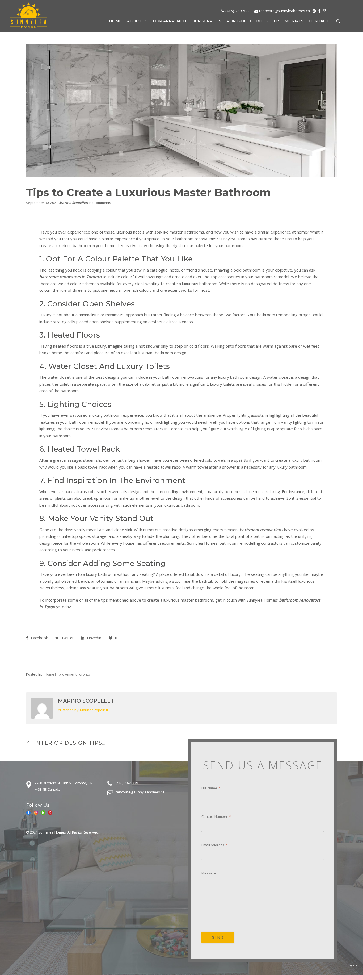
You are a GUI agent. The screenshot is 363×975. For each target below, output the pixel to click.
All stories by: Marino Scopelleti (83, 709)
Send (217, 937)
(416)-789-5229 (238, 10)
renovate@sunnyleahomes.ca (284, 10)
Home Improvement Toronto (67, 674)
